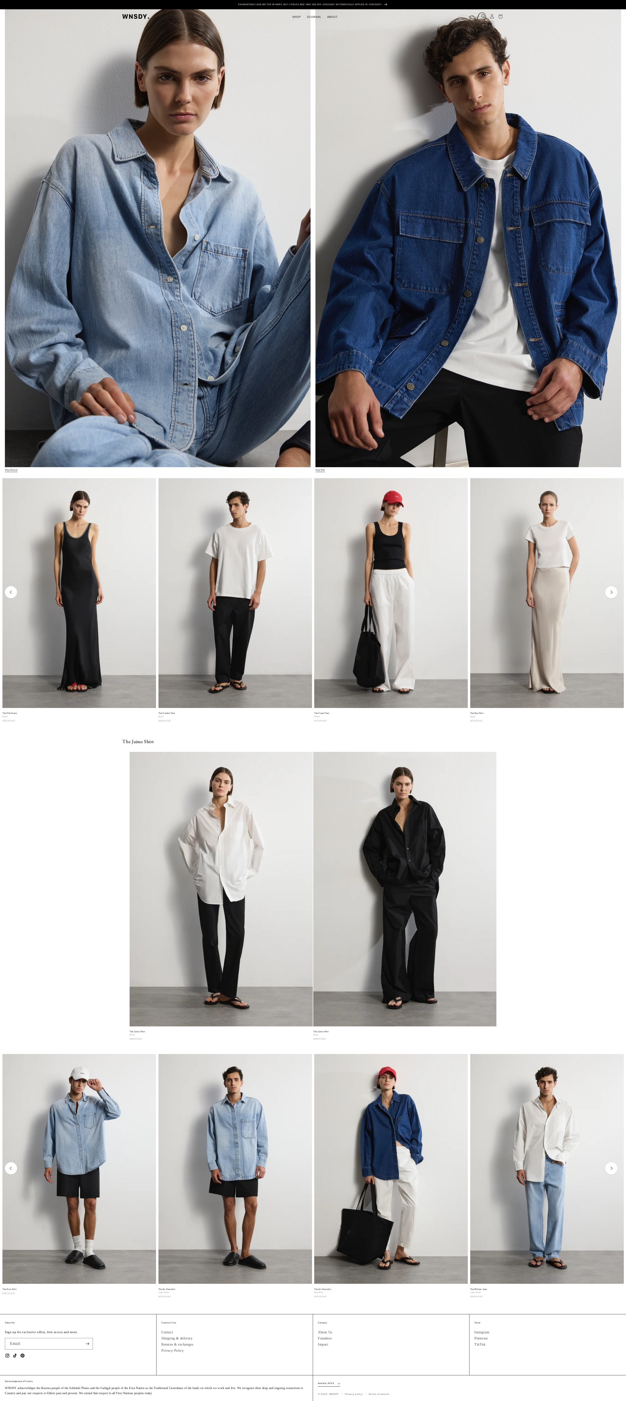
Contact (167, 1332)
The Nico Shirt (9, 1289)
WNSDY (334, 1394)
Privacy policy (354, 1394)
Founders (325, 1338)
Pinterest (481, 1338)
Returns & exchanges (177, 1344)
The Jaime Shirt (137, 1032)
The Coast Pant (321, 713)
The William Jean (478, 1289)
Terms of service (379, 1394)
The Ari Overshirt (166, 1289)
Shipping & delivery (176, 1338)
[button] (296, 16)
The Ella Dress (9, 713)
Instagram (481, 1332)
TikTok (480, 1344)
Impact (323, 1344)
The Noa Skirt (477, 713)
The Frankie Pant (166, 713)
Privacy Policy (172, 1350)
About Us (325, 1332)
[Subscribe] (87, 1343)
